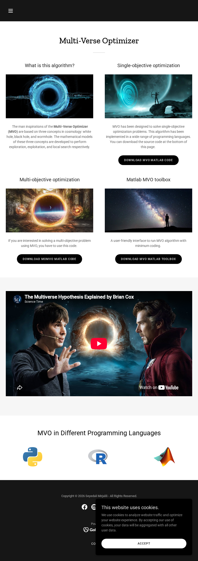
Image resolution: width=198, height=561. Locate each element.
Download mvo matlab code (148, 160)
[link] (84, 507)
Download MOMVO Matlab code (49, 259)
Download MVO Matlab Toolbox (148, 259)
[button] (27, 11)
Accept (144, 543)
